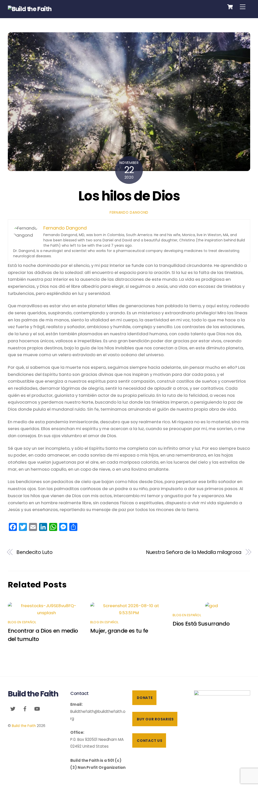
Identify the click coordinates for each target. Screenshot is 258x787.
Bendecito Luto (35, 552)
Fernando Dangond (129, 212)
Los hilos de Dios (129, 196)
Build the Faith (24, 725)
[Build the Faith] (30, 9)
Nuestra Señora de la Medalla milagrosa (193, 552)
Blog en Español (22, 622)
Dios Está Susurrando (201, 624)
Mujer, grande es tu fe (119, 631)
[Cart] (230, 7)
